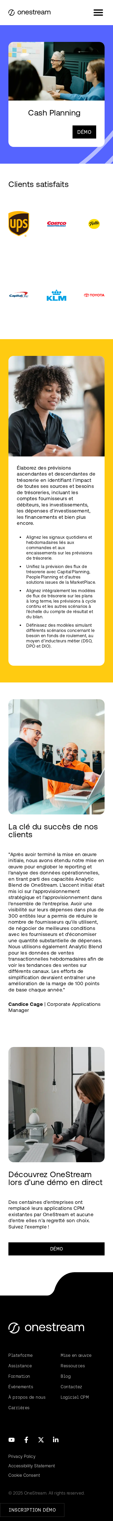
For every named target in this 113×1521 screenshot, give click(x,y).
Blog (66, 1376)
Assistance (20, 1365)
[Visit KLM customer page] (56, 295)
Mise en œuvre (76, 1355)
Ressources (73, 1365)
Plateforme (20, 1355)
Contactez (71, 1386)
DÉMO (84, 132)
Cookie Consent (24, 1475)
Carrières (19, 1407)
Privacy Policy (21, 1456)
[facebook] (26, 1440)
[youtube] (11, 1440)
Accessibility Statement (31, 1465)
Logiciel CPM (75, 1397)
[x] (41, 1440)
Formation (19, 1376)
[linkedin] (56, 1440)
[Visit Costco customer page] (56, 224)
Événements (20, 1386)
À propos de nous (26, 1397)
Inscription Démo (32, 1510)
